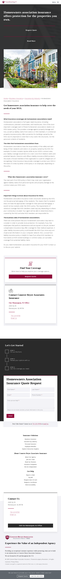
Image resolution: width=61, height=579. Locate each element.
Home (6, 98)
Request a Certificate (30, 482)
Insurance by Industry (32, 98)
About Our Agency (30, 457)
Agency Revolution (43, 559)
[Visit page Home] (9, 2)
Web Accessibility (30, 485)
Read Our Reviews (30, 462)
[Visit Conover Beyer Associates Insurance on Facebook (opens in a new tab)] (9, 519)
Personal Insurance (30, 444)
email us (45, 424)
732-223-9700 (15, 316)
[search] (49, 2)
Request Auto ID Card (30, 480)
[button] (55, 2)
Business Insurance (16, 98)
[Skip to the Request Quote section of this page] (29, 30)
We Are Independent (30, 467)
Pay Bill (30, 477)
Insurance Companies (30, 464)
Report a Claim (30, 475)
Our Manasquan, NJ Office (19, 303)
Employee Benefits (30, 446)
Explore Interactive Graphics (30, 449)
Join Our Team (30, 459)
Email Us (14, 318)
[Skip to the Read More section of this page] (29, 41)
